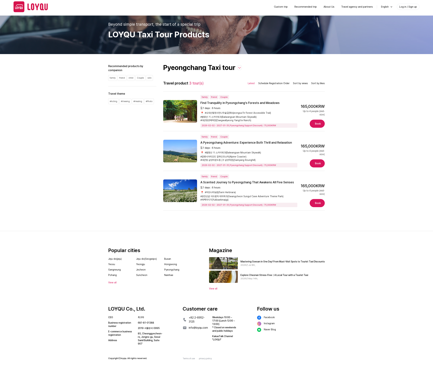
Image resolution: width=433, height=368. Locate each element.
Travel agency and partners (357, 6)
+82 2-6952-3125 (197, 319)
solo (149, 78)
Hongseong (170, 264)
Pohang (112, 275)
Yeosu (111, 264)
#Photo (149, 101)
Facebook (269, 317)
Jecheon (141, 269)
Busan (167, 258)
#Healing (137, 101)
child (131, 78)
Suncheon (141, 275)
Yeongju (140, 264)
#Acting (113, 101)
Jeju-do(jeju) (115, 258)
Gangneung (114, 269)
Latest (251, 83)
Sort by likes (318, 83)
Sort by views (300, 83)
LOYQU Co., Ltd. (126, 309)
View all (213, 288)
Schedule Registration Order (274, 83)
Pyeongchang (171, 269)
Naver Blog (270, 329)
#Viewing (125, 101)
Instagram (269, 323)
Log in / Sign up (408, 6)
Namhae (168, 275)
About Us (329, 6)
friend (122, 78)
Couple (140, 78)
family (113, 78)
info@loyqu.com (198, 327)
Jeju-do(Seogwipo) (146, 258)
